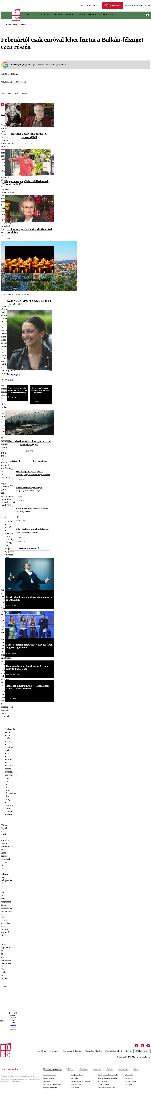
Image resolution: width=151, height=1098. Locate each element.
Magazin (97, 1069)
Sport (47, 15)
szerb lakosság (9, 74)
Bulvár (109, 1069)
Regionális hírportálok (52, 1069)
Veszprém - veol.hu (130, 1081)
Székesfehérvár (135, 5)
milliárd (8, 190)
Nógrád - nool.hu (102, 1081)
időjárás (29, 451)
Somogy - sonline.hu (103, 1084)
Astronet (80, 15)
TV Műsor (108, 15)
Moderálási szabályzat (113, 1051)
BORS (8, 25)
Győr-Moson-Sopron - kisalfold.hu (80, 1081)
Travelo (68, 15)
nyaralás (29, 143)
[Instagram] (142, 1045)
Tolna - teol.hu (129, 1075)
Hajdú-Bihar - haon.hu (77, 1084)
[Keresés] (147, 15)
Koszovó (24, 94)
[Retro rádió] (107, 6)
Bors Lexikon (93, 5)
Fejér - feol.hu (74, 1078)
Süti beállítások (142, 1051)
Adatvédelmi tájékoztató (72, 1051)
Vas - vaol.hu (128, 1078)
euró (3, 94)
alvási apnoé (21, 521)
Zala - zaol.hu (128, 1084)
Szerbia (10, 94)
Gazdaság (83, 1069)
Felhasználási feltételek (93, 1051)
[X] (2, 105)
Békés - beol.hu (47, 1081)
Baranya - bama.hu (48, 1078)
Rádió (136, 1069)
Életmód (57, 15)
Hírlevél (129, 1051)
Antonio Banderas (13, 675)
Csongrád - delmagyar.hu (50, 1087)
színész (7, 288)
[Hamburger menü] (6, 15)
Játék (81, 5)
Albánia (4, 986)
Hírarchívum (41, 1051)
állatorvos (12, 397)
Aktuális (29, 15)
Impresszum (54, 1051)
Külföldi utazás (25, 25)
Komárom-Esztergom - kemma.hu (107, 1078)
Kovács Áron (21, 541)
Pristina (17, 94)
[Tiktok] (136, 1045)
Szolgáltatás (123, 1069)
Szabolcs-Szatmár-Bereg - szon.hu (107, 1087)
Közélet (70, 1069)
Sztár (39, 15)
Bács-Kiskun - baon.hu (49, 1075)
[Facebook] (148, 1045)
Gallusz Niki (11, 698)
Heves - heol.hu (75, 1087)
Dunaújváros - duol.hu (77, 1075)
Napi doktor (94, 15)
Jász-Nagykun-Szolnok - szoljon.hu (108, 1075)
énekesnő (10, 380)
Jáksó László (12, 239)
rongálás (35, 401)
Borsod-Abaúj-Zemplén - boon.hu (53, 1084)
